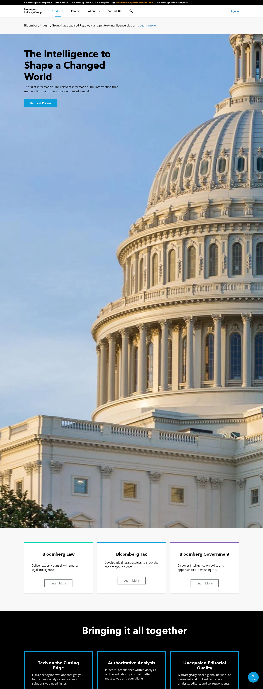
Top (253, 679)
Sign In (234, 11)
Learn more (148, 25)
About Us (94, 11)
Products (57, 11)
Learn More (58, 583)
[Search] (131, 11)
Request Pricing (40, 103)
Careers (76, 11)
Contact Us (114, 11)
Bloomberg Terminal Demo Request (90, 3)
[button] (47, 3)
